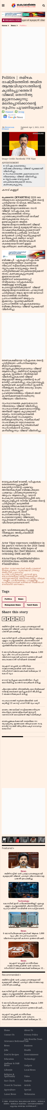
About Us (28, 1030)
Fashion (27, 1081)
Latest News (10, 1094)
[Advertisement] (23, 50)
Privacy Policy (31, 1035)
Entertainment (31, 1054)
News (13, 25)
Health (27, 1050)
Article (27, 1085)
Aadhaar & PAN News (11, 1064)
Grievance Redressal (14, 1041)
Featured (7, 848)
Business (28, 1046)
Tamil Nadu (32, 605)
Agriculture (9, 1090)
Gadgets (28, 1065)
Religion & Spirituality (9, 1075)
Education (9, 1059)
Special (27, 1090)
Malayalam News (13, 605)
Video (27, 1076)
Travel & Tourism (12, 1085)
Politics (23, 25)
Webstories (29, 1094)
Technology (29, 1059)
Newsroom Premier (8, 128)
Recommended (10, 975)
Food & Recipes (11, 1054)
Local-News (29, 1070)
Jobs (6, 1050)
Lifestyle (8, 1070)
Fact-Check (9, 1081)
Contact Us (9, 1035)
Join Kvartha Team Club (33, 1040)
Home (4, 25)
